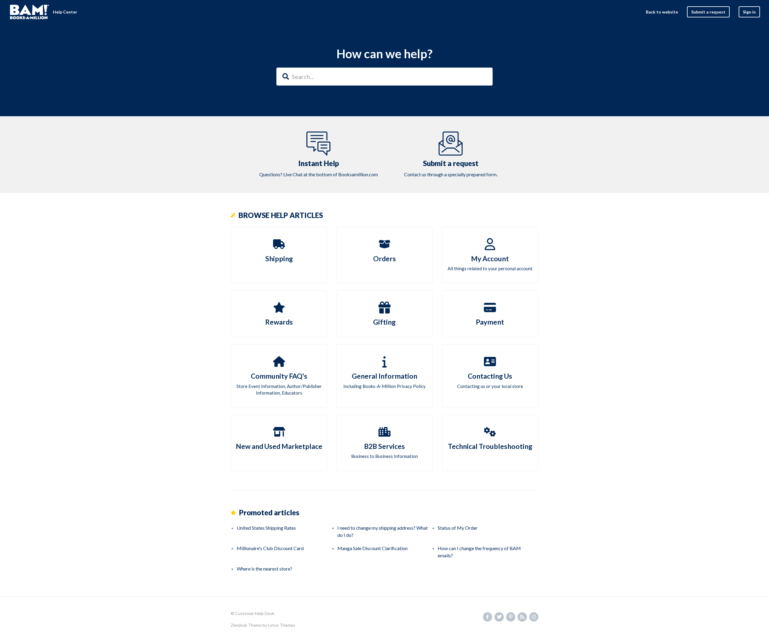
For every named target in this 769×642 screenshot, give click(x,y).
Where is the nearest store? (264, 568)
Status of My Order (458, 528)
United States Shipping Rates (266, 528)
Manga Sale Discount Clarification (372, 548)
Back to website (662, 11)
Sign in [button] (749, 11)
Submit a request (708, 11)
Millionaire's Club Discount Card (270, 548)
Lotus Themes (281, 625)
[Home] (29, 12)
